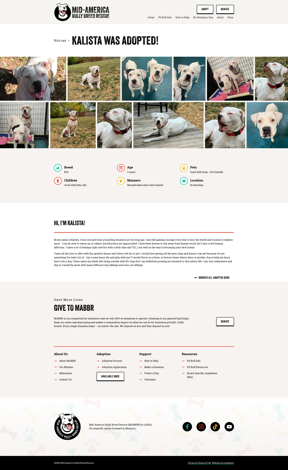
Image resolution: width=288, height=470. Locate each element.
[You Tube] (229, 426)
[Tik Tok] (215, 426)
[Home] (82, 12)
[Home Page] (67, 426)
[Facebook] (187, 426)
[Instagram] (201, 426)
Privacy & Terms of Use (199, 462)
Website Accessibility (223, 462)
